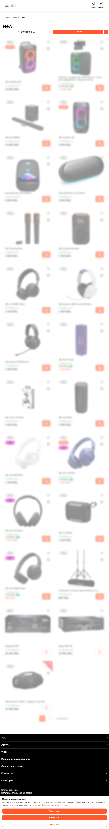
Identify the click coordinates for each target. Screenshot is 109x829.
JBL (3, 737)
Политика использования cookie (16, 793)
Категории (7, 780)
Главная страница (11, 17)
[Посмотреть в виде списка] (106, 32)
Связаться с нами (12, 766)
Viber (4, 752)
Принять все (54, 811)
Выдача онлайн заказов (15, 759)
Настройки (54, 824)
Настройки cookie (10, 790)
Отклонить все (55, 818)
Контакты (7, 773)
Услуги (5, 745)
